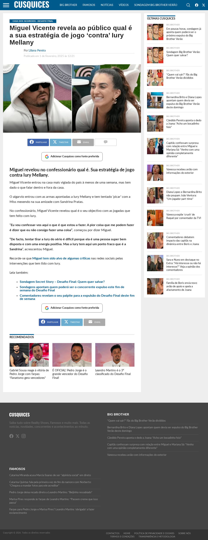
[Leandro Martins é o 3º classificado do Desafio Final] (114, 365)
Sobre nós (184, 533)
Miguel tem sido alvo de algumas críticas (61, 258)
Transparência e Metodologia (157, 537)
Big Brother (68, 5)
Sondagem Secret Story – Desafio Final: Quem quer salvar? (62, 281)
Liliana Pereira (37, 50)
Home (127, 533)
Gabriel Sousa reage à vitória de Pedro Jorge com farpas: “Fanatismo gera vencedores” (29, 374)
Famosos (89, 5)
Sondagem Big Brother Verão (155, 5)
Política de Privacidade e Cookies (154, 533)
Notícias (107, 5)
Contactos (112, 533)
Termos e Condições (122, 537)
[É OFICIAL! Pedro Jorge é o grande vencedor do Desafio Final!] (72, 365)
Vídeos (124, 5)
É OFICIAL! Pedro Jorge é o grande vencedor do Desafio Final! (70, 374)
